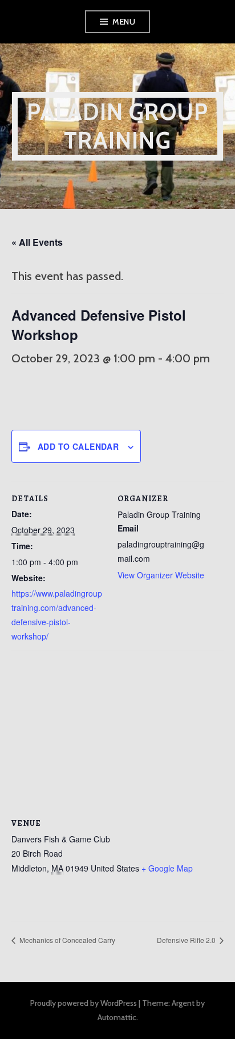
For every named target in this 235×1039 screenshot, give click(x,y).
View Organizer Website (161, 575)
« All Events (37, 242)
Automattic (117, 1017)
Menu (123, 22)
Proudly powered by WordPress (83, 1003)
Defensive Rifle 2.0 (187, 940)
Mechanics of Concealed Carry (66, 940)
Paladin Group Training (118, 126)
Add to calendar (78, 446)
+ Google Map (167, 868)
